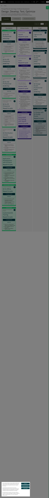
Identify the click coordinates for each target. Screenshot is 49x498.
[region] (16, 489)
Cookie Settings (25, 488)
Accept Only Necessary (25, 485)
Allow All (25, 483)
